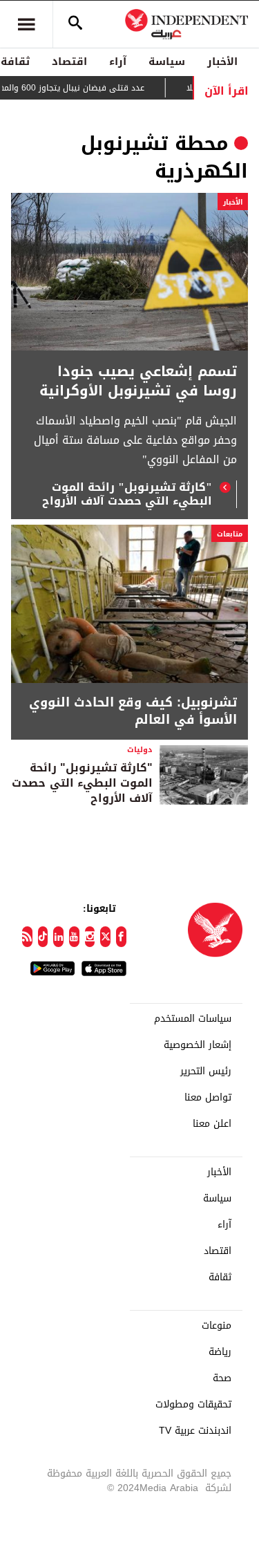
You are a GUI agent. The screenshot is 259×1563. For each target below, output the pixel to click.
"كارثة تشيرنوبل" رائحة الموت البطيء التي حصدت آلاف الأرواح (127, 494)
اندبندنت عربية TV (195, 1431)
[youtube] (74, 936)
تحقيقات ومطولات (193, 1404)
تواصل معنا (207, 1097)
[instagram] (90, 936)
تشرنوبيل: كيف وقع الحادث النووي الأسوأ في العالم (133, 711)
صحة (222, 1378)
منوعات (216, 1325)
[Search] (75, 24)
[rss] (27, 936)
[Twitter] (105, 936)
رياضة (220, 1352)
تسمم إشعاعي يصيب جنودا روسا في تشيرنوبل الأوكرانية (138, 381)
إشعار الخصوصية (197, 1045)
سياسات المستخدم (192, 1019)
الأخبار (222, 61)
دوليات (140, 749)
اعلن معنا (212, 1124)
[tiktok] (43, 936)
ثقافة (220, 1277)
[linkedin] (58, 936)
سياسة (166, 61)
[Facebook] (121, 936)
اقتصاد (69, 61)
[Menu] (26, 24)
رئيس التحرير (205, 1071)
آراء (117, 61)
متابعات (229, 534)
